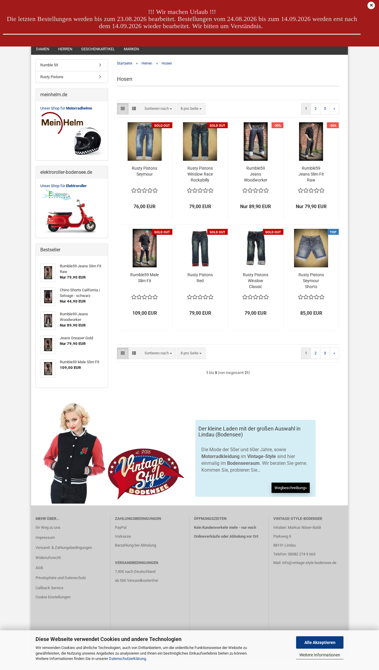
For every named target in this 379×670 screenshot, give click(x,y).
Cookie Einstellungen (53, 597)
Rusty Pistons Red (200, 277)
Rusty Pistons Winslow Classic (255, 280)
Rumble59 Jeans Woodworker (255, 174)
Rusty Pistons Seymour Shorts (311, 280)
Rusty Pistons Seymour (144, 171)
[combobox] (158, 109)
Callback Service (49, 588)
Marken (131, 49)
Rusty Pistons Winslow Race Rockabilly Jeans (200, 174)
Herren (65, 49)
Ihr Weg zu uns (48, 527)
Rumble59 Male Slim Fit (144, 277)
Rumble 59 (49, 65)
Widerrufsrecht (48, 557)
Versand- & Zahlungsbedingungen (64, 547)
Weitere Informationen (319, 655)
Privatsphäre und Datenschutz (61, 578)
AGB (39, 567)
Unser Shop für (66, 108)
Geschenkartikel (98, 49)
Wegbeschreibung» (290, 488)
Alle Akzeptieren (319, 642)
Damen (42, 49)
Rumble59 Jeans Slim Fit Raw (311, 174)
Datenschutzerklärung (127, 658)
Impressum (45, 537)
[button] (123, 109)
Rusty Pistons (51, 77)
